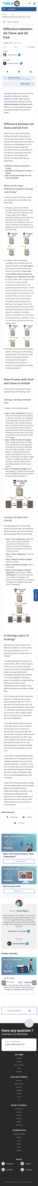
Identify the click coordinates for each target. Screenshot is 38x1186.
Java (19, 1147)
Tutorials (19, 1058)
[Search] (30, 3)
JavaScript (19, 1125)
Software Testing (19, 1134)
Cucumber (19, 1090)
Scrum (19, 1097)
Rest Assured (19, 1084)
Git (12, 14)
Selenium (19, 1081)
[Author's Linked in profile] (19, 55)
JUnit (19, 1140)
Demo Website (19, 1065)
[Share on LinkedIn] (30, 71)
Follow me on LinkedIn (17, 931)
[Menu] (34, 3)
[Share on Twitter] (19, 71)
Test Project (19, 1109)
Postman (19, 1087)
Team (19, 1068)
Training (19, 1062)
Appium (19, 1137)
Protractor (19, 1118)
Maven (19, 1144)
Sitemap (19, 1071)
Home (4, 14)
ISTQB (19, 1093)
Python (19, 1122)
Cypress (19, 1115)
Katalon (19, 1112)
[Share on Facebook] (7, 71)
